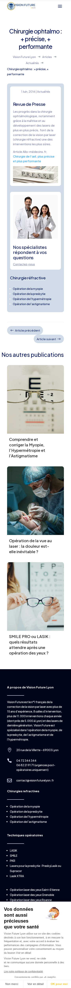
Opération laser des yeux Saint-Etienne (35, 889)
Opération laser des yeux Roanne (31, 900)
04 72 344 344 (26, 760)
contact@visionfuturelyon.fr (35, 780)
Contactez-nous (24, 264)
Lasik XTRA (17, 876)
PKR (12, 860)
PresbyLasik (49, 865)
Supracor (16, 871)
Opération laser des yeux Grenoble (32, 894)
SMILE (13, 855)
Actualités (43, 91)
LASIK (13, 850)
